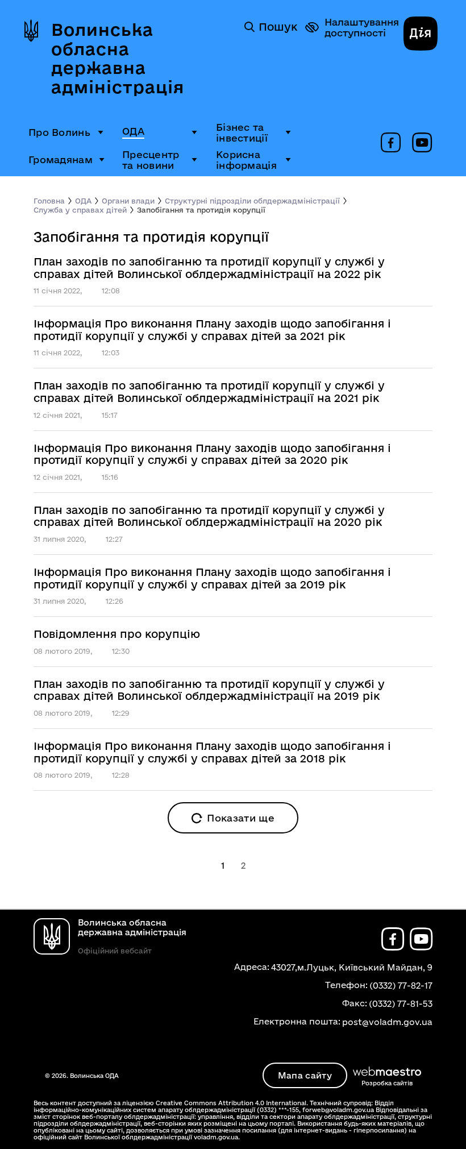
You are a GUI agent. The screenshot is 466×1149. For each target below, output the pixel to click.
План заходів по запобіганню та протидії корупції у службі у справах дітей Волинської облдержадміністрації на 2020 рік (209, 516)
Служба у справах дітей (80, 210)
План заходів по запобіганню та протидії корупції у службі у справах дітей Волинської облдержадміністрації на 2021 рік (209, 392)
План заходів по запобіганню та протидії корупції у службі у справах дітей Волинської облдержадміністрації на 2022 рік (209, 268)
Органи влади (128, 201)
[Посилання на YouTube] (422, 143)
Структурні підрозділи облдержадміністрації (252, 201)
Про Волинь (59, 132)
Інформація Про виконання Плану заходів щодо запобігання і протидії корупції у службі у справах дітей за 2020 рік (212, 454)
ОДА (133, 131)
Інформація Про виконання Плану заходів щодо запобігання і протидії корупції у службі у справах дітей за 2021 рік (212, 330)
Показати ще (240, 817)
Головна (49, 201)
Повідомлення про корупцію (117, 634)
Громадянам (60, 159)
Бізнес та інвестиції (242, 132)
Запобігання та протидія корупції (201, 210)
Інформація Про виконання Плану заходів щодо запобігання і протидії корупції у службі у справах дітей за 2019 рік (212, 578)
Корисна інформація (246, 160)
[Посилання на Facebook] (391, 143)
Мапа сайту (305, 1075)
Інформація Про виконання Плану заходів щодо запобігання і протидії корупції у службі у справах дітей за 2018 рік (212, 752)
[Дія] (420, 34)
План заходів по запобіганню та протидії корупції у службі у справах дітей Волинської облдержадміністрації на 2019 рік (209, 690)
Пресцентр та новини (151, 160)
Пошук (278, 26)
